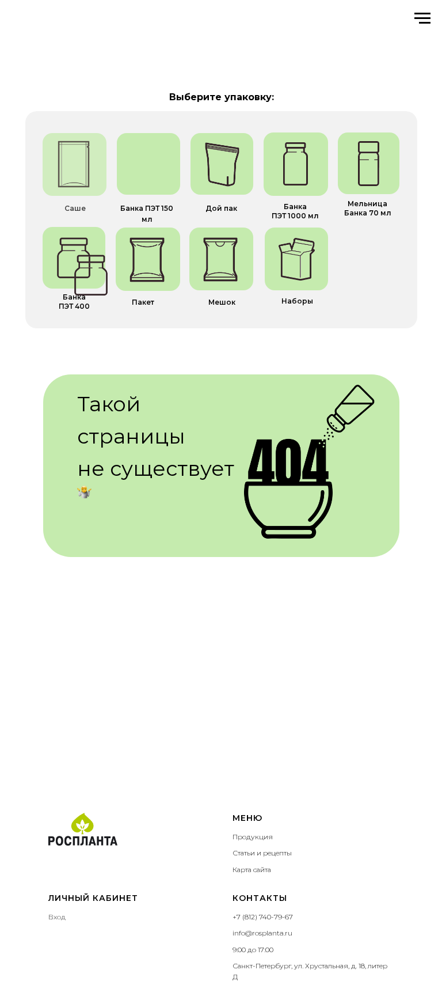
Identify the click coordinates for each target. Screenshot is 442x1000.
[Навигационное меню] (422, 18)
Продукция (253, 836)
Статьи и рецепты (262, 853)
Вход (57, 916)
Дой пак (221, 208)
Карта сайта (252, 869)
